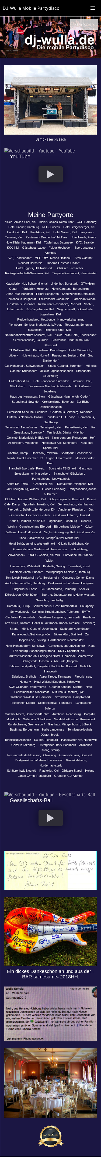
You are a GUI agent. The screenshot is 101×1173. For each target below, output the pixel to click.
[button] (50, 174)
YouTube (20, 156)
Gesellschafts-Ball (31, 800)
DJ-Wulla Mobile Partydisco (31, 8)
